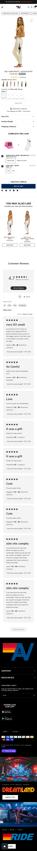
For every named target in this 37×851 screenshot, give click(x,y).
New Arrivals (25, 13)
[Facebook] (2, 190)
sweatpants (22, 305)
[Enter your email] (34, 695)
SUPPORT (6, 671)
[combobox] (25, 314)
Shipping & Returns (8, 126)
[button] (10, 797)
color (9, 305)
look (15, 305)
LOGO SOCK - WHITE (21, 165)
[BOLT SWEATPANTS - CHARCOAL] (3, 84)
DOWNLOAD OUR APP (10, 706)
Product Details (7, 121)
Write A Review (18, 288)
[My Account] (31, 7)
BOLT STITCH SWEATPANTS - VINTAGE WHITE (27, 239)
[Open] (4, 846)
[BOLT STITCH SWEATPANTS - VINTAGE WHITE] (27, 222)
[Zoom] (31, 20)
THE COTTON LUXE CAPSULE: (18, 1)
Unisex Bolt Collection (10, 13)
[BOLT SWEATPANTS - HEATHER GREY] (7, 84)
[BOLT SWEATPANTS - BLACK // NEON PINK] (25, 84)
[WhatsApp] (14, 190)
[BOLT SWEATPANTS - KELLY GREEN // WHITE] (22, 84)
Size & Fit (4, 116)
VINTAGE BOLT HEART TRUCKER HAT (21, 155)
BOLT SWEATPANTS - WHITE (9, 238)
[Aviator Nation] (18, 779)
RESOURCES (7, 678)
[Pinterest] (10, 190)
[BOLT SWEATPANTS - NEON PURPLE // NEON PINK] (14, 84)
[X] (6, 190)
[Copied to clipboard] (18, 190)
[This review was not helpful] (28, 352)
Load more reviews (18, 629)
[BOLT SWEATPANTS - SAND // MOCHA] (11, 84)
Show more (7, 310)
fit (4, 305)
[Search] (28, 7)
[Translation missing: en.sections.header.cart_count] (34, 7)
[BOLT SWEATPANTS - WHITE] (18, 84)
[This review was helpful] (25, 352)
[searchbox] (10, 296)
